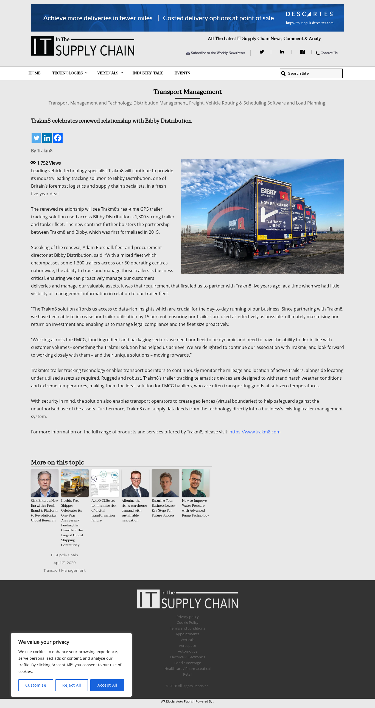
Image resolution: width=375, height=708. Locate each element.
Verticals (107, 73)
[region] (71, 665)
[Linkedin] (47, 138)
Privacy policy (188, 616)
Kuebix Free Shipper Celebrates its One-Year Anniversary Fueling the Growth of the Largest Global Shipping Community (72, 523)
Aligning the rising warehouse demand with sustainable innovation (134, 510)
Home (35, 73)
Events (182, 73)
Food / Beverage (187, 662)
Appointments (187, 633)
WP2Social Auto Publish (178, 701)
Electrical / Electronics (187, 657)
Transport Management (65, 570)
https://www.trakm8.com (255, 432)
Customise (35, 685)
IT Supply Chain (64, 555)
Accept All (107, 685)
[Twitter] (262, 52)
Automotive (187, 651)
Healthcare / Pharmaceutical (187, 668)
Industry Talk (148, 73)
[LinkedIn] (283, 52)
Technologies (67, 73)
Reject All (71, 685)
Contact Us (329, 53)
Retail (187, 674)
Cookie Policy (187, 622)
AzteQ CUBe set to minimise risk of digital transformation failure (103, 510)
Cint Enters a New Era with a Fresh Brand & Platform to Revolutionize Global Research (44, 510)
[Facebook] (303, 52)
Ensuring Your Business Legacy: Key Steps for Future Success (164, 508)
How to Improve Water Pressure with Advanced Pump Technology (195, 508)
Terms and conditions (187, 628)
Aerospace (187, 645)
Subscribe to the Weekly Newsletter (218, 53)
